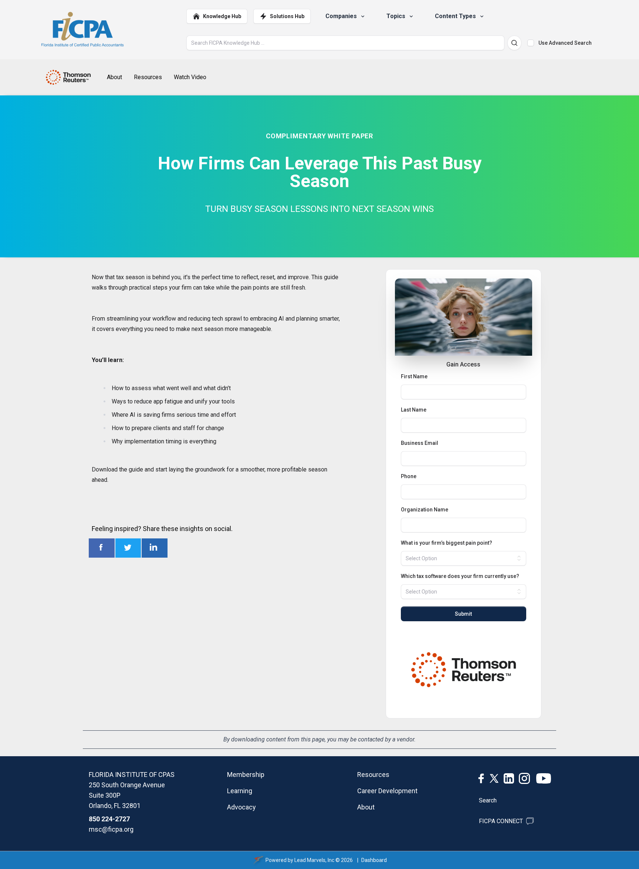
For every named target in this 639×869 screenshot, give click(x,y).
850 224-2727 (109, 819)
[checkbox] (530, 43)
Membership (245, 774)
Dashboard (374, 860)
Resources (373, 774)
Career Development (387, 791)
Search (488, 800)
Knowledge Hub (222, 16)
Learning (239, 791)
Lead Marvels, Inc (314, 860)
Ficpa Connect (501, 821)
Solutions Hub (287, 16)
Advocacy (241, 807)
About (366, 807)
